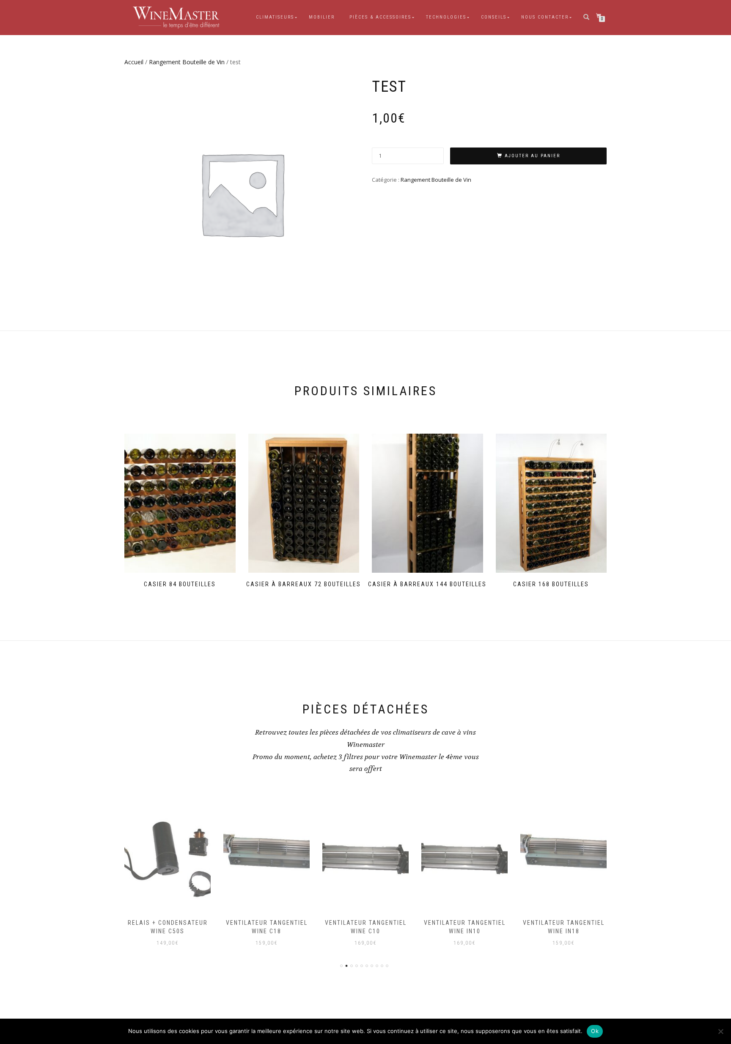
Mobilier (322, 17)
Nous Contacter (545, 17)
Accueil (133, 62)
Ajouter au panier (532, 156)
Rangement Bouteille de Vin (187, 62)
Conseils (493, 17)
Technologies (446, 17)
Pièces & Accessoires (380, 17)
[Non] (720, 1031)
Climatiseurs (275, 17)
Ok (595, 1031)
